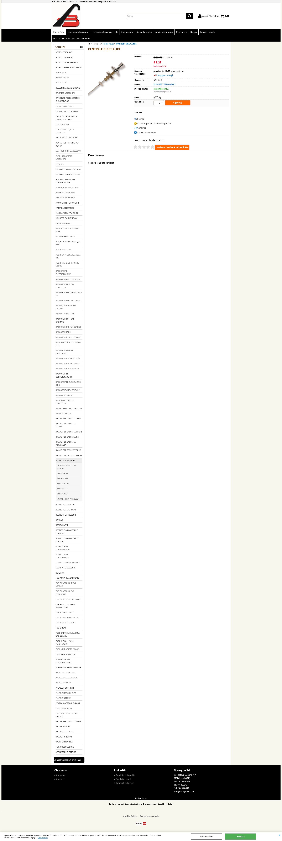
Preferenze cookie (149, 816)
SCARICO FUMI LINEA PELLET (67, 562)
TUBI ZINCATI (61, 627)
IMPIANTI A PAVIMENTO (65, 192)
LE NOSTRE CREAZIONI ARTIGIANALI (71, 38)
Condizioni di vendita (125, 775)
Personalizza (206, 836)
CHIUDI (280, 835)
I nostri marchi (207, 32)
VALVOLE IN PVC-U (63, 682)
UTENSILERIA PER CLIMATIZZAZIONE (63, 661)
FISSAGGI (60, 164)
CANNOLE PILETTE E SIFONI (67, 111)
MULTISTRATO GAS (63, 249)
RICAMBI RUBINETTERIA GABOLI (67, 467)
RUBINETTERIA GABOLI (65, 460)
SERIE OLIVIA (62, 478)
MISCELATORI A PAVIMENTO (67, 213)
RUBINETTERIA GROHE (65, 504)
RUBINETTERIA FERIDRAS (66, 509)
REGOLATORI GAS (63, 413)
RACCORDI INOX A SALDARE (67, 363)
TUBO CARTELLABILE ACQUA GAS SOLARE (68, 634)
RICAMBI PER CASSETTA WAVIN (69, 721)
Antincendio (127, 32)
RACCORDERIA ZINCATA (65, 236)
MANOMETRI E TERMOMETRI (67, 202)
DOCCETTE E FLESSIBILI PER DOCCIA (67, 144)
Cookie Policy (43, 838)
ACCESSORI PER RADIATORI (67, 62)
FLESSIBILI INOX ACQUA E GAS (68, 169)
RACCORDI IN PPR (63, 332)
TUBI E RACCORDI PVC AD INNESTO (66, 715)
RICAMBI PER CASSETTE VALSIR (69, 455)
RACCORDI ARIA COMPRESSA (68, 279)
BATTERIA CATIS (62, 77)
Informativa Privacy (125, 783)
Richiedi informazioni (146, 132)
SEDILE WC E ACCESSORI (66, 567)
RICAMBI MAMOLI (63, 726)
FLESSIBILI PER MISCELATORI (68, 174)
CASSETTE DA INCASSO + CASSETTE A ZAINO (66, 118)
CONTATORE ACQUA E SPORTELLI (65, 131)
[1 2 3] (158, 103)
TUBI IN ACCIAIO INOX (65, 612)
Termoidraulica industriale (105, 32)
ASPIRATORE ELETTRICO (66, 752)
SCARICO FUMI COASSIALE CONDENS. (67, 532)
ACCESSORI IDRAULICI (65, 57)
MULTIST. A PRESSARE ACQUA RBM (68, 243)
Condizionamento (164, 32)
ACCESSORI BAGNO (64, 52)
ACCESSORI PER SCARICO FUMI (69, 67)
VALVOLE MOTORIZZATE (66, 693)
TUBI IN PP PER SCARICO (66, 622)
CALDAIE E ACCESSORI (65, 93)
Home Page (58, 32)
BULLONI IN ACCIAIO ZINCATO (68, 87)
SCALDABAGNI (62, 525)
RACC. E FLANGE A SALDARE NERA (67, 230)
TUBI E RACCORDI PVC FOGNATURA (65, 592)
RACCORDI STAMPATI (64, 395)
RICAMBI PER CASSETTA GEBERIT (66, 425)
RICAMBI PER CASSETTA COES (68, 418)
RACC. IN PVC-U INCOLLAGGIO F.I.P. (68, 344)
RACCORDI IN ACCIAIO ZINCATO (69, 300)
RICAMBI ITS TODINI (64, 736)
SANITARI (59, 520)
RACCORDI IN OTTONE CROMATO (65, 320)
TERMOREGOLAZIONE (65, 747)
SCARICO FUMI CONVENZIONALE (63, 556)
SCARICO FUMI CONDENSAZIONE (63, 548)
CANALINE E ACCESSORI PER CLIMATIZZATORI (68, 99)
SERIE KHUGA (62, 493)
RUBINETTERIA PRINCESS (67, 499)
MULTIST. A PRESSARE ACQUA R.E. (68, 256)
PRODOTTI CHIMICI (63, 223)
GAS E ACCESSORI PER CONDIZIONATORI (65, 181)
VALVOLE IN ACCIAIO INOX (66, 677)
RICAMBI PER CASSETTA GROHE (69, 431)
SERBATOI (60, 573)
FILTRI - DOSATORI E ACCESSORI (64, 157)
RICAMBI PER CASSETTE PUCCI (68, 450)
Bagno (193, 32)
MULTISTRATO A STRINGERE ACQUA (67, 264)
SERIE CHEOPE (63, 483)
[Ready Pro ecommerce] (141, 823)
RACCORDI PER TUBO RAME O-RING (68, 383)
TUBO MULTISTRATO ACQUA (67, 649)
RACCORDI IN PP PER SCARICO (69, 327)
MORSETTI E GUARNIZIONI (66, 218)
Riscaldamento (144, 32)
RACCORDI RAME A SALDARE (68, 390)
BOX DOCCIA (61, 82)
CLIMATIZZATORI (62, 124)
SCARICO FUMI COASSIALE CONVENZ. (67, 540)
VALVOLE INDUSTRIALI (65, 688)
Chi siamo (60, 775)
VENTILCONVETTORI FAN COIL (68, 703)
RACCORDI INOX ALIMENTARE (68, 368)
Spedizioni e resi (123, 779)
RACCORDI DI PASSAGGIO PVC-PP (69, 294)
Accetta (241, 836)
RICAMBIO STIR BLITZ (64, 731)
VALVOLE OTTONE (63, 698)
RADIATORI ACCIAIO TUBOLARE (69, 408)
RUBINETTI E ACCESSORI (66, 515)
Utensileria (181, 32)
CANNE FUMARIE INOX (65, 106)
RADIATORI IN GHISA (64, 741)
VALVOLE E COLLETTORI (65, 672)
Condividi (141, 127)
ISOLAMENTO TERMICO (65, 197)
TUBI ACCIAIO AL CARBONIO (67, 578)
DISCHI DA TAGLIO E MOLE (66, 137)
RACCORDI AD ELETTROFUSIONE (63, 272)
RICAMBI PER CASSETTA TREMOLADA (66, 443)
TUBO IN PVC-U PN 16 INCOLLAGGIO (64, 642)
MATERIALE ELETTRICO (65, 208)
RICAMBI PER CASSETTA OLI (67, 437)
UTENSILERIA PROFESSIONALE (68, 667)
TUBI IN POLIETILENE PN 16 (67, 617)
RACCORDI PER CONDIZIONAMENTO (64, 375)
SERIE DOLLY (62, 488)
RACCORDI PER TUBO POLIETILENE (65, 286)
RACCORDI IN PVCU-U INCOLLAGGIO (64, 352)
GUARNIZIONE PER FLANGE (67, 187)
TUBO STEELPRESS (64, 708)
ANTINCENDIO (61, 72)
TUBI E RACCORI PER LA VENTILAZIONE (65, 606)
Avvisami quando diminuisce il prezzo (154, 123)
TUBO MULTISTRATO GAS (66, 654)
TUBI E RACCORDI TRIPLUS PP (68, 599)
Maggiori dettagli (165, 75)
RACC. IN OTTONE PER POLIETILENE (65, 402)
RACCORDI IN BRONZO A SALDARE (66, 307)
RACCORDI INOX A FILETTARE (68, 358)
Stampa (140, 118)
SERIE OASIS (62, 473)
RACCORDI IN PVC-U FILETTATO (68, 337)
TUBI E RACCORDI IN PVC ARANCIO (66, 584)
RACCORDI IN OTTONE (65, 313)
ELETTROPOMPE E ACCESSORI (68, 150)
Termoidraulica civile (78, 32)
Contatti (60, 779)
